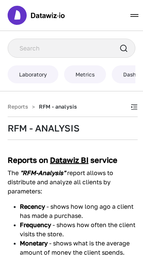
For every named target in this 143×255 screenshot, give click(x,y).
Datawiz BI (69, 159)
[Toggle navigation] (134, 15)
